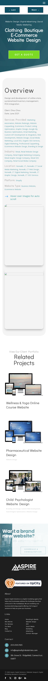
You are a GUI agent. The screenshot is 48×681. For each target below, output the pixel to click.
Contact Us (8, 631)
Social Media (30, 626)
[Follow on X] (10, 678)
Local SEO (18, 141)
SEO (27, 624)
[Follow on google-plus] (20, 678)
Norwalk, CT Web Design (29, 169)
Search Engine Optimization (16, 512)
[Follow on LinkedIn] (25, 678)
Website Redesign (22, 123)
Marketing (29, 629)
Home (7, 619)
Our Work (8, 626)
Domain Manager (32, 633)
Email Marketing (29, 132)
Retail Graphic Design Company (17, 158)
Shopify (19, 180)
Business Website (28, 186)
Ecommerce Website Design (16, 146)
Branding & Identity (32, 619)
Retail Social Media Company (24, 161)
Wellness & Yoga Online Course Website (22, 405)
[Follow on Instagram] (15, 678)
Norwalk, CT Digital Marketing (16, 172)
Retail (18, 152)
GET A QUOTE (24, 54)
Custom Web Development (30, 509)
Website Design (12, 21)
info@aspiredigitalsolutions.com (24, 650)
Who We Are (8, 622)
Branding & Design (35, 146)
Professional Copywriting (29, 143)
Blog (6, 629)
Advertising (29, 631)
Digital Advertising (28, 21)
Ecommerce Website (13, 189)
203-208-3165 (16, 645)
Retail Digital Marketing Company (26, 155)
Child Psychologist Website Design (19, 501)
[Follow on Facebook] (5, 678)
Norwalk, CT (21, 166)
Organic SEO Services (31, 141)
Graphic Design (22, 129)
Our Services (9, 624)
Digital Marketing (11, 143)
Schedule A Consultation (33, 550)
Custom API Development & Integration (20, 135)
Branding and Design (13, 509)
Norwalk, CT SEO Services (28, 175)
